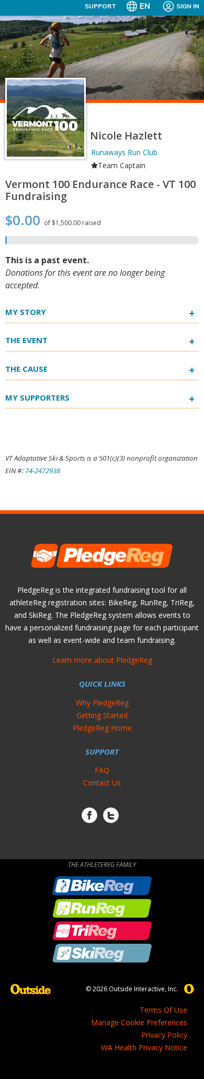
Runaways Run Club (124, 152)
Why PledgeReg (102, 703)
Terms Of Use (163, 1010)
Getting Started (102, 715)
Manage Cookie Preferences (139, 1022)
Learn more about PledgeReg (102, 660)
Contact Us (102, 783)
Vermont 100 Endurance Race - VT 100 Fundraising (100, 190)
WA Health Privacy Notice (144, 1047)
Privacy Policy (164, 1035)
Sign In (187, 6)
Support (100, 6)
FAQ (102, 770)
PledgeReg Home (102, 728)
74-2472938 (42, 470)
